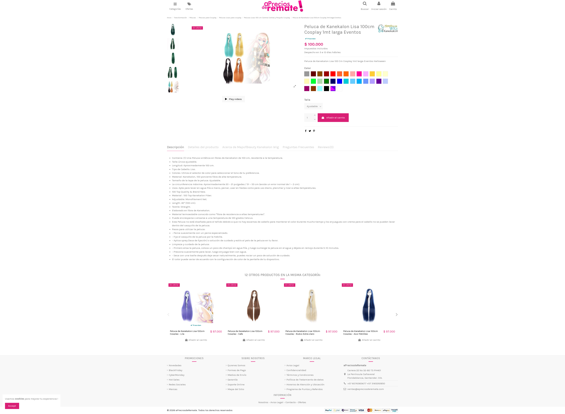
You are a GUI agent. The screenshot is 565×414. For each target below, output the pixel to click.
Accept (12, 405)
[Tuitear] (310, 130)
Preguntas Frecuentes (298, 147)
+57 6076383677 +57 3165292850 (366, 383)
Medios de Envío (237, 374)
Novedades (175, 365)
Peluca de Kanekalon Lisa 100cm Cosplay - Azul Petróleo (360, 332)
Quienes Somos (236, 365)
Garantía (233, 379)
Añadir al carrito (335, 117)
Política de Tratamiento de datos (305, 379)
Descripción (175, 147)
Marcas (173, 389)
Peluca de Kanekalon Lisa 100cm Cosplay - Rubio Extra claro (302, 332)
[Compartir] (305, 130)
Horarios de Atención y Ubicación (305, 384)
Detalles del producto (203, 147)
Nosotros (263, 402)
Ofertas (302, 402)
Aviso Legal (292, 365)
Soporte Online (236, 384)
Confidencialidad (296, 370)
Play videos (235, 99)
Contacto (290, 402)
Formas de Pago (237, 370)
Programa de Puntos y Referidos (304, 389)
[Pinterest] (314, 130)
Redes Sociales (177, 384)
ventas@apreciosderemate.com (365, 389)
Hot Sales (174, 379)
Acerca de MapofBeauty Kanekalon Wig (250, 147)
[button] (175, 6)
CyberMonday (176, 374)
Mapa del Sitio (236, 389)
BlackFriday (175, 370)
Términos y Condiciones (300, 374)
